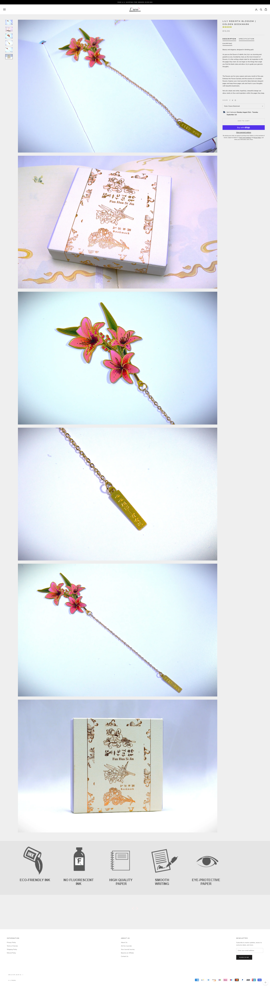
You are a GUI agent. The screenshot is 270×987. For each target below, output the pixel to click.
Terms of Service (12, 946)
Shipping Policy (12, 949)
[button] (227, 27)
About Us (124, 942)
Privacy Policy (11, 942)
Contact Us (124, 956)
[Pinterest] (235, 100)
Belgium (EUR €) (14, 974)
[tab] (229, 39)
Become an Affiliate (127, 953)
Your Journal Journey (128, 949)
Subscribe (244, 957)
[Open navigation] (4, 9)
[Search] (261, 9)
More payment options (243, 132)
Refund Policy (11, 953)
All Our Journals (126, 946)
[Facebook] (229, 100)
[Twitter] (232, 100)
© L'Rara (12, 980)
